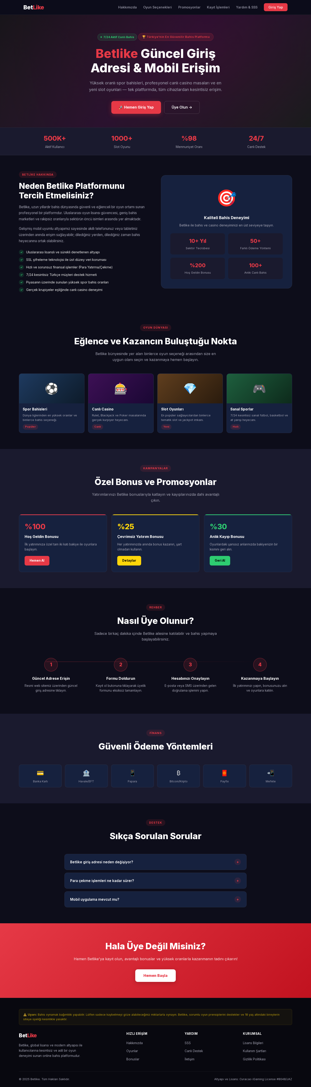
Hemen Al (37, 560)
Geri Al (220, 560)
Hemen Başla (155, 975)
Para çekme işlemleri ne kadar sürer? (154, 880)
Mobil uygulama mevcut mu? (154, 899)
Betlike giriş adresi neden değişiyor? (154, 862)
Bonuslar (132, 1059)
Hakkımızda (127, 7)
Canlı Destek (194, 1051)
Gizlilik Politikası (254, 1059)
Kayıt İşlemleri (218, 7)
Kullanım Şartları (254, 1051)
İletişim (189, 1059)
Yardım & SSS (246, 7)
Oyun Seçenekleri (157, 7)
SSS (188, 1043)
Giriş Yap (275, 7)
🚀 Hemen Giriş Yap (136, 107)
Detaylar (129, 560)
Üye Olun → (182, 107)
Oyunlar (132, 1051)
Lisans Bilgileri (253, 1043)
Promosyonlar (189, 7)
